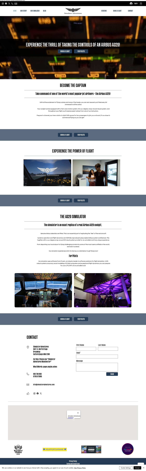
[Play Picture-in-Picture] (65, 183)
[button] (141, 3)
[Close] (143, 467)
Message (79, 361)
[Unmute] (29, 183)
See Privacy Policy (80, 468)
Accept (137, 468)
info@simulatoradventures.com (44, 384)
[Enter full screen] (68, 183)
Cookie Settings (126, 468)
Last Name (102, 345)
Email (78, 353)
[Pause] (26, 183)
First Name (80, 345)
